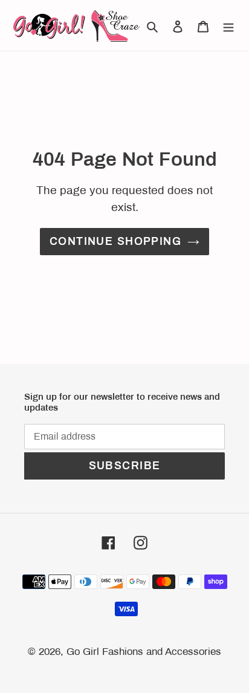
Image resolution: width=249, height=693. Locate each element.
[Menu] (228, 25)
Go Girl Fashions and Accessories (143, 651)
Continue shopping (115, 241)
